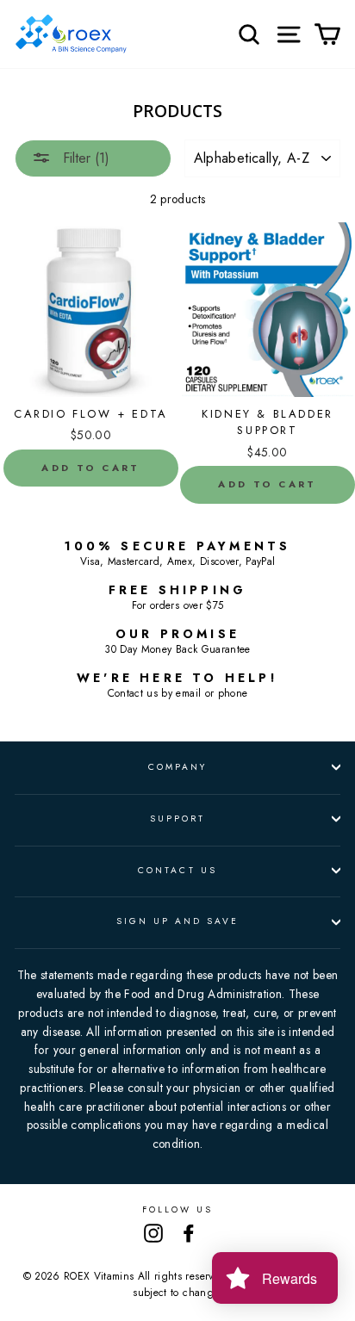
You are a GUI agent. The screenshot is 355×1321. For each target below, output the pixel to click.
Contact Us (177, 870)
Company (177, 766)
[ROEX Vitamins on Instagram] (153, 1233)
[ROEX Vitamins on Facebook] (188, 1233)
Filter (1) (84, 158)
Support (177, 818)
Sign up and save (178, 921)
